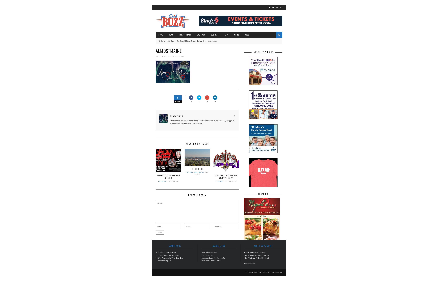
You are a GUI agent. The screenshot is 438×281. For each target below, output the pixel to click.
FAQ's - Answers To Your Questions (169, 258)
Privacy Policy (249, 263)
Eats (226, 34)
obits (236, 34)
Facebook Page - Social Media (213, 258)
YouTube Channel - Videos (211, 260)
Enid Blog (162, 181)
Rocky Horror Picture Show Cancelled (168, 176)
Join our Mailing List (163, 260)
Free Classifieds (207, 255)
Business (215, 34)
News (171, 34)
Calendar (201, 34)
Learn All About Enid (209, 252)
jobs (247, 34)
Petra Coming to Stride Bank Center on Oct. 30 (226, 176)
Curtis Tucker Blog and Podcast (256, 255)
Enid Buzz (257, 272)
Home (160, 34)
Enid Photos (199, 172)
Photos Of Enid (197, 169)
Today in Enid (185, 34)
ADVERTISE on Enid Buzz (166, 252)
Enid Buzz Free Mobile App (255, 252)
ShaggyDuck (180, 57)
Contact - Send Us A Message (167, 255)
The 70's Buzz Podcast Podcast (256, 258)
